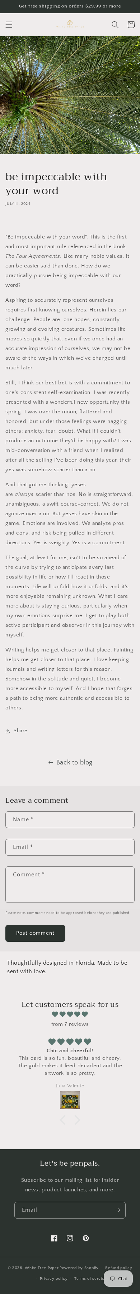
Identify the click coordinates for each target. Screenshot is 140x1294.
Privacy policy (53, 1278)
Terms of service (90, 1278)
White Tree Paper (42, 1267)
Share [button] (20, 731)
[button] (9, 25)
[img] (70, 1014)
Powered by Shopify (79, 1267)
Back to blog (74, 762)
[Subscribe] (117, 1210)
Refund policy (118, 1268)
